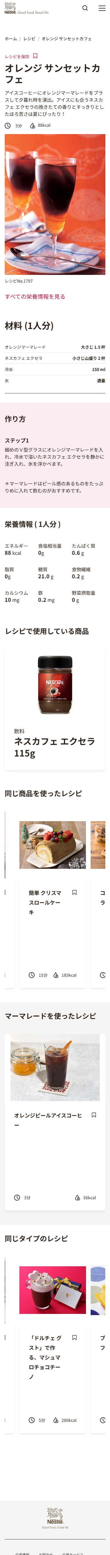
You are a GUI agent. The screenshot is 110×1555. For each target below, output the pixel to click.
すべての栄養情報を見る (35, 296)
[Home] (28, 8)
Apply (85, 10)
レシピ (29, 38)
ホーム (11, 38)
